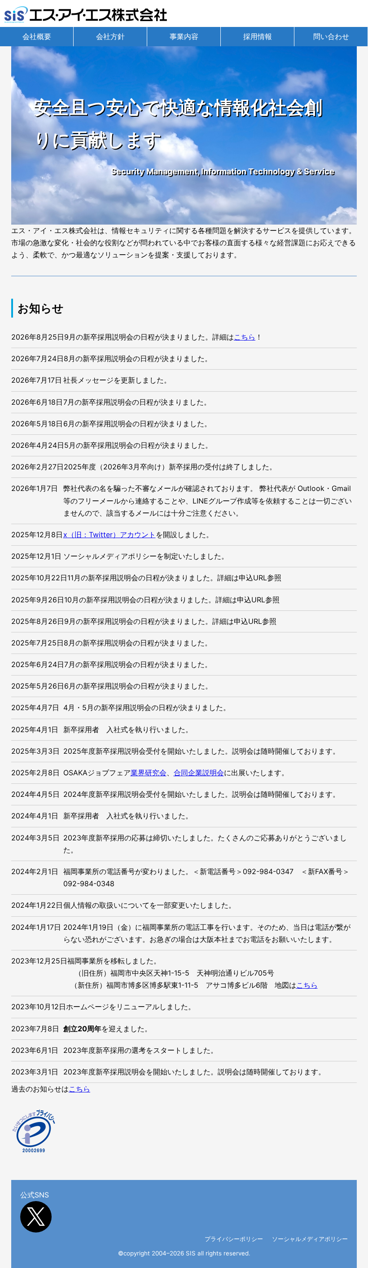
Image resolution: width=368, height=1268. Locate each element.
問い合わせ (331, 36)
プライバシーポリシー (234, 1238)
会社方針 (110, 36)
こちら (244, 336)
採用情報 (257, 36)
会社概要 (36, 36)
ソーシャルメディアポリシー (310, 1238)
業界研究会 (148, 772)
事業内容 (184, 36)
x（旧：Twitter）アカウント (109, 534)
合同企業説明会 (199, 772)
